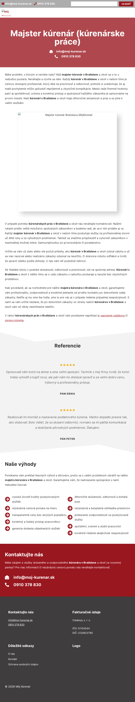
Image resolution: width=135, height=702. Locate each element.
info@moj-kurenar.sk (18, 3)
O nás (11, 653)
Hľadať (126, 3)
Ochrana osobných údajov (23, 664)
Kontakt (12, 659)
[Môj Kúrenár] (7, 13)
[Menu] (130, 13)
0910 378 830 (46, 3)
